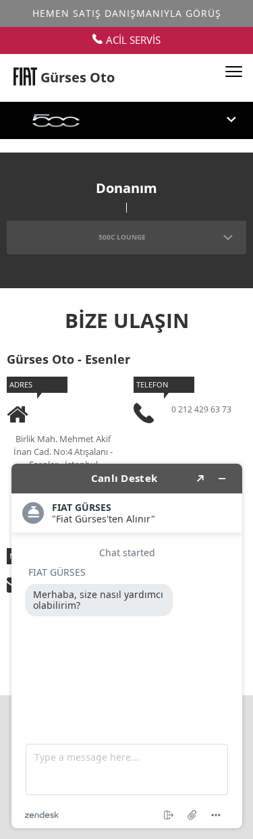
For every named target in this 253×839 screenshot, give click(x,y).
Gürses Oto (77, 77)
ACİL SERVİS (133, 40)
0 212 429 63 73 (201, 409)
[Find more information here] (127, 646)
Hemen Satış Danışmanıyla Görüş (126, 13)
